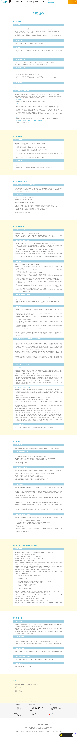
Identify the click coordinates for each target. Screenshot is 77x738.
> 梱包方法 (17, 707)
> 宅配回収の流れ (19, 705)
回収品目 (22, 1)
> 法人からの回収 (19, 711)
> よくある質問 (33, 712)
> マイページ (33, 715)
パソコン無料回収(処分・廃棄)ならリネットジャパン (21, 701)
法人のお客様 (44, 1)
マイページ (51, 1)
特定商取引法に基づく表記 (31, 731)
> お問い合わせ (33, 713)
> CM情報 (51, 709)
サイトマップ (58, 731)
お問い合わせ (51, 2)
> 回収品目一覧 (18, 715)
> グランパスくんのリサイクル (55, 711)
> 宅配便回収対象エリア (54, 707)
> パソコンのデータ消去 (35, 705)
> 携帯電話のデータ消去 (35, 708)
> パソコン (17, 714)
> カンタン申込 (18, 709)
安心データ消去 (30, 1)
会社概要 (17, 731)
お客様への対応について (50, 731)
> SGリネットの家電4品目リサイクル (56, 708)
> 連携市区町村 (52, 705)
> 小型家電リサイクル (19, 708)
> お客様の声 (33, 714)
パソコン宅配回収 (16, 1)
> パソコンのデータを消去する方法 (37, 707)
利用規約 (34, 701)
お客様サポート (37, 1)
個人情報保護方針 (41, 731)
